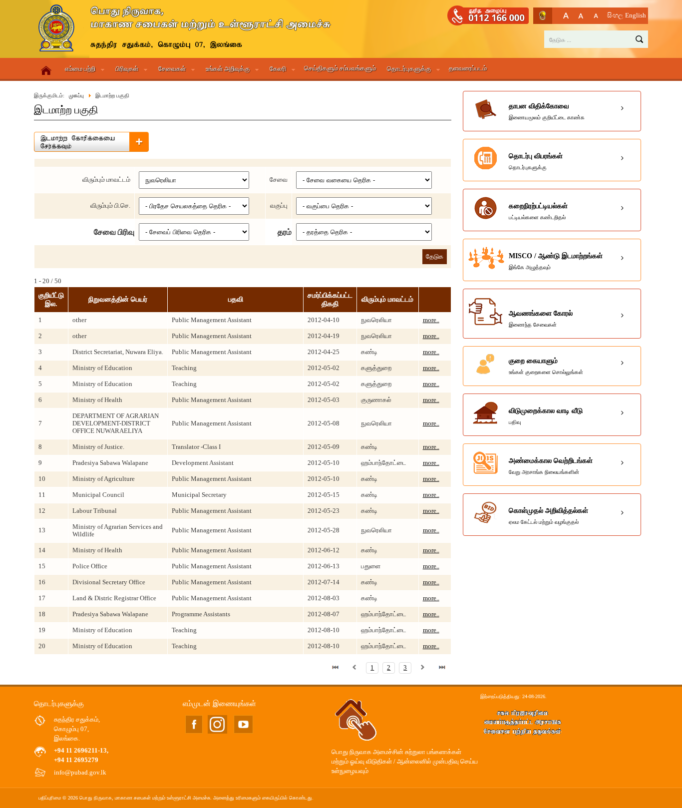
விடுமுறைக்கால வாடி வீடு (546, 416)
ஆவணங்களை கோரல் (541, 319)
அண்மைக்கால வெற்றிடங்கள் (551, 466)
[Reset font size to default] (581, 15)
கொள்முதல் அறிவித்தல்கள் (548, 516)
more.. (431, 320)
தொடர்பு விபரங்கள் (536, 161)
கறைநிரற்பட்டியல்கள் (538, 211)
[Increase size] (566, 15)
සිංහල (615, 15)
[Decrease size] (596, 15)
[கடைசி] (441, 667)
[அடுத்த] (422, 667)
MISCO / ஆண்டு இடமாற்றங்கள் (556, 261)
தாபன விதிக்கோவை (547, 111)
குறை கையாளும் (546, 366)
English (635, 15)
